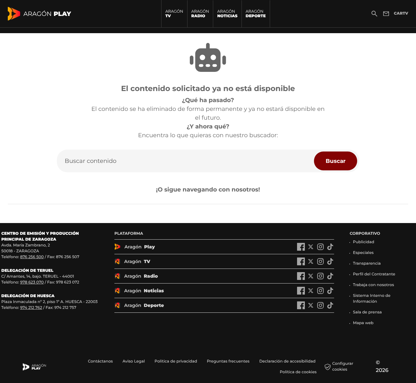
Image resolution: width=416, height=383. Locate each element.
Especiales (363, 252)
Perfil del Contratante (374, 274)
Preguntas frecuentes (228, 361)
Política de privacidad (176, 361)
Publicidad (363, 242)
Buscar (335, 160)
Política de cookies (298, 372)
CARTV (401, 13)
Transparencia (367, 263)
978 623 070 (32, 282)
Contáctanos (100, 361)
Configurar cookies (342, 366)
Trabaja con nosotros (373, 285)
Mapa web (363, 323)
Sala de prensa (367, 312)
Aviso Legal (134, 361)
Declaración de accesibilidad (288, 361)
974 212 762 (31, 307)
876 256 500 (32, 257)
